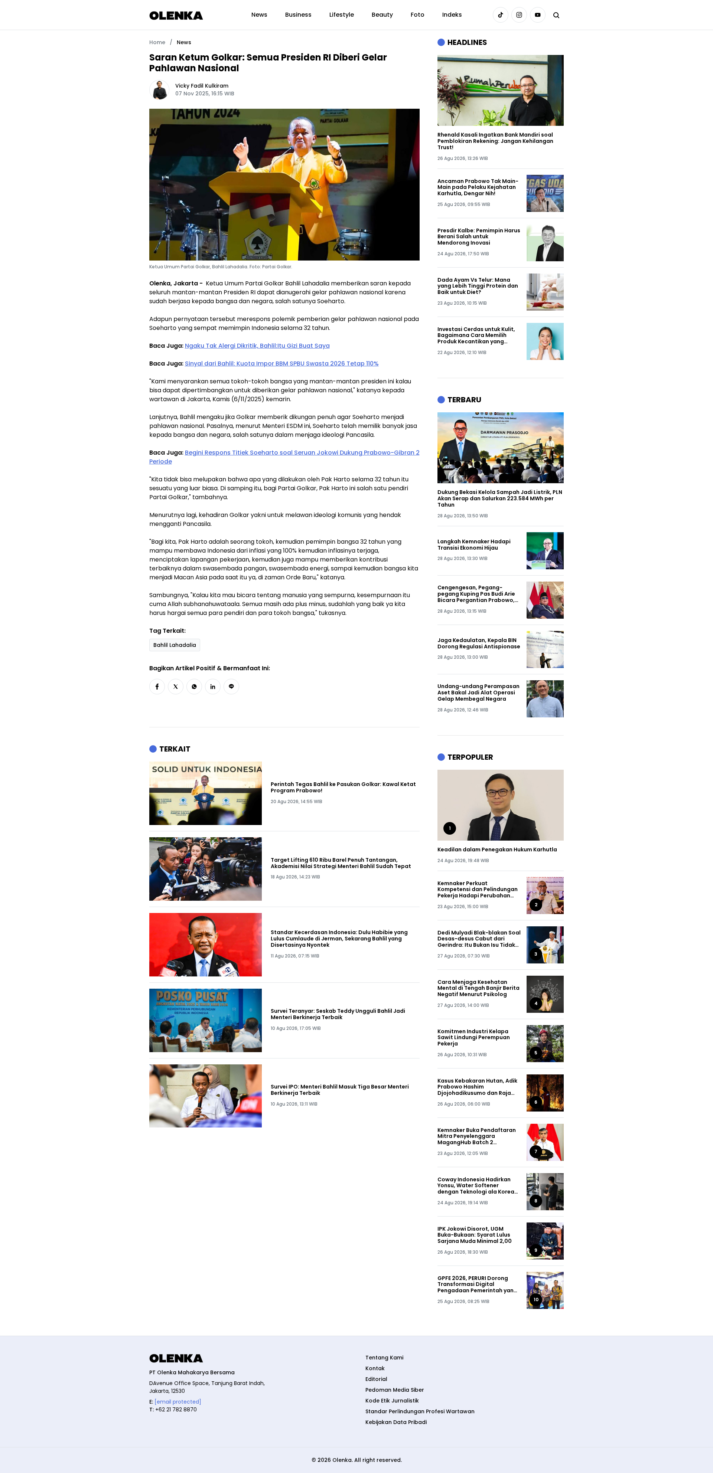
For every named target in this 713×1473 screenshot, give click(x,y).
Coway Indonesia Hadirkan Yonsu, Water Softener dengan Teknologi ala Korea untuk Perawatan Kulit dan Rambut (475, 1185)
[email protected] (177, 1401)
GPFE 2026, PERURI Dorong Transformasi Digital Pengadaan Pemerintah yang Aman (477, 1284)
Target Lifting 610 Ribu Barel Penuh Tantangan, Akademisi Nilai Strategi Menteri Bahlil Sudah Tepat (341, 863)
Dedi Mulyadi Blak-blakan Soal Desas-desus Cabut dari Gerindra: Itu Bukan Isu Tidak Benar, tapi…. (479, 939)
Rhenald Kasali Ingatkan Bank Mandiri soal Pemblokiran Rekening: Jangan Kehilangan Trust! (495, 141)
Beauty (382, 14)
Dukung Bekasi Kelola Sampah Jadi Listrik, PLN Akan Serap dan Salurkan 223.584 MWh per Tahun (499, 498)
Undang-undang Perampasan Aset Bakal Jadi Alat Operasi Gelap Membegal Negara (478, 692)
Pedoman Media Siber (394, 1390)
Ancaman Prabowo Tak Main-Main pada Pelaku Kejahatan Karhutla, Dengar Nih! (477, 187)
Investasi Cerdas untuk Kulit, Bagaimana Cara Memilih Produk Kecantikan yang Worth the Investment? (476, 335)
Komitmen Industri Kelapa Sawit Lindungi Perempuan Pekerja (473, 1037)
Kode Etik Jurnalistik (392, 1400)
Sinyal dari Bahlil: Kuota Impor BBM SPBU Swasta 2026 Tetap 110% (282, 363)
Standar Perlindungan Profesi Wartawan (420, 1411)
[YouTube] (538, 15)
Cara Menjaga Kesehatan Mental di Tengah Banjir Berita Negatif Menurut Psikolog (478, 988)
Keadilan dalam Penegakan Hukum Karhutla (497, 850)
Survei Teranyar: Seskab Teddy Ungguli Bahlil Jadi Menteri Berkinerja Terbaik (338, 1014)
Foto (417, 14)
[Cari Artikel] (556, 15)
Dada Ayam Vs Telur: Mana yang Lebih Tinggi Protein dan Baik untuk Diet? (477, 286)
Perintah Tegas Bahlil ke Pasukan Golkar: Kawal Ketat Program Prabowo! (343, 787)
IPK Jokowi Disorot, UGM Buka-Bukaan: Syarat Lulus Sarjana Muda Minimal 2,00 (474, 1235)
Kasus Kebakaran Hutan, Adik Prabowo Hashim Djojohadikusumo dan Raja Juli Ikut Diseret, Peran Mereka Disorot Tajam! (478, 1087)
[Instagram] (519, 15)
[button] (157, 686)
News (259, 14)
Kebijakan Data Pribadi (396, 1422)
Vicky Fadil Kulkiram (201, 85)
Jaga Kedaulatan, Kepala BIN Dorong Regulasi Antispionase (478, 643)
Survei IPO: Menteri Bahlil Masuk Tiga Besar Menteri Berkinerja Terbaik (340, 1090)
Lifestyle (341, 14)
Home (157, 42)
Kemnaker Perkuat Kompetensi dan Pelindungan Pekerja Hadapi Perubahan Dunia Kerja (477, 889)
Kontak (375, 1368)
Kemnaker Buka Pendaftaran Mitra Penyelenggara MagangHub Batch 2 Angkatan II (476, 1136)
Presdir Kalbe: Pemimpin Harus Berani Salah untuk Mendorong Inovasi (478, 237)
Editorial (376, 1379)
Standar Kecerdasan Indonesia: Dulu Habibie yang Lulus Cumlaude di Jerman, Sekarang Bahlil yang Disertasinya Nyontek (339, 938)
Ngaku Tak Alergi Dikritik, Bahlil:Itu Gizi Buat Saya (257, 345)
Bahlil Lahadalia (174, 645)
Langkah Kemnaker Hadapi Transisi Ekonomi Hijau (474, 545)
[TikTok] (500, 15)
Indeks (452, 14)
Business (298, 14)
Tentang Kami (384, 1357)
